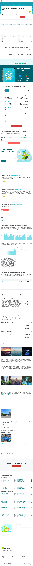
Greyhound (3, 419)
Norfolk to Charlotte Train (4, 482)
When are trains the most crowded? (6, 331)
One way (4, 12)
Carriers (18, 24)
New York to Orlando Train (20, 494)
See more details (3, 220)
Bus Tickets (3, 556)
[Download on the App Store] (19, 76)
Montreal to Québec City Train (21, 516)
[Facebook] (3, 552)
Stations (30, 24)
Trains (1, 418)
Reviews (10, 24)
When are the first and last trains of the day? (7, 322)
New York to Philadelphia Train (4, 500)
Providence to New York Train (21, 507)
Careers (13, 560)
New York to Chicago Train (20, 493)
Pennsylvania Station (4, 443)
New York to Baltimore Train (4, 493)
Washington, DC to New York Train (21, 514)
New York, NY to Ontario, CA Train (21, 501)
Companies (23, 557)
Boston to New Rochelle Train (21, 508)
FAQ (22, 24)
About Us (13, 556)
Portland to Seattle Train (20, 515)
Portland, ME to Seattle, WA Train (5, 514)
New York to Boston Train (4, 502)
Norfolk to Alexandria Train (20, 479)
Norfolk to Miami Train (20, 480)
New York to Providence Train (4, 494)
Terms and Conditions (25, 563)
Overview (6, 24)
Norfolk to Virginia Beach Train (4, 487)
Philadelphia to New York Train (4, 507)
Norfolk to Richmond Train (4, 488)
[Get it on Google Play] (26, 76)
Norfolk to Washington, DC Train (5, 480)
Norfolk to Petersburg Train (20, 487)
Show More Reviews (5, 210)
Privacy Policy (29, 563)
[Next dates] (28, 90)
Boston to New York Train (4, 513)
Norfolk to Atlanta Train (3, 481)
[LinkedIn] (5, 552)
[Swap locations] (16, 15)
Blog (12, 557)
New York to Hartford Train (20, 495)
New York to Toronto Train (4, 501)
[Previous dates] (4, 90)
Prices (14, 24)
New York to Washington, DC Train (21, 500)
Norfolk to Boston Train (20, 482)
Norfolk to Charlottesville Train (21, 488)
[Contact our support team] (31, 564)
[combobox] (7, 15)
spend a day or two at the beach (11, 364)
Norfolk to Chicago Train (4, 479)
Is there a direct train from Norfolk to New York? (8, 298)
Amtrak (2, 281)
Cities (26, 24)
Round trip (8, 12)
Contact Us (23, 556)
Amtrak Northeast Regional (16, 175)
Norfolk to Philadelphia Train (20, 481)
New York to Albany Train (20, 502)
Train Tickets (3, 557)
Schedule (2, 24)
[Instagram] (2, 552)
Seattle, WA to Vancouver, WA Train (5, 508)
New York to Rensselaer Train (4, 495)
